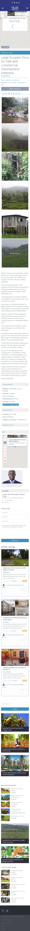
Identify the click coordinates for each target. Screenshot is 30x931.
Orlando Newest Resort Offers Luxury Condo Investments (14, 774)
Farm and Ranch (5, 80)
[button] (18, 452)
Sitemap (3, 929)
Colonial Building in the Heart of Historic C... (14, 668)
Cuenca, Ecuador (8, 500)
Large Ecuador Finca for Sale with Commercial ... (17, 440)
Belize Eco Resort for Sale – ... (18, 816)
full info (24, 581)
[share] (11, 93)
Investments (15, 80)
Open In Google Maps (10, 405)
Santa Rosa (10, 396)
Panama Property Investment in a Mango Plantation (12, 860)
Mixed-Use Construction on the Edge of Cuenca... (14, 569)
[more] (12, 578)
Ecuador (19, 82)
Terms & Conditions (6, 923)
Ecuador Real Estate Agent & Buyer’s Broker (11, 478)
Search (15, 709)
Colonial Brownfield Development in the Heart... (15, 619)
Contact (3, 926)
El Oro (16, 399)
